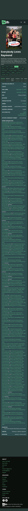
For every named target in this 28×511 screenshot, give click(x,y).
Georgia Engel (5, 291)
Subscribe (4, 465)
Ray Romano (5, 122)
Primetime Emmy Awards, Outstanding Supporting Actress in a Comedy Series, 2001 (12, 203)
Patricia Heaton (5, 135)
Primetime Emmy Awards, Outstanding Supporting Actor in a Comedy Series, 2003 (13, 285)
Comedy (24, 103)
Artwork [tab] (18, 78)
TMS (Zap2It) (23, 113)
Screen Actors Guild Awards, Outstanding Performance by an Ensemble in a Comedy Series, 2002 (13, 241)
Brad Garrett (5, 173)
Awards (4, 479)
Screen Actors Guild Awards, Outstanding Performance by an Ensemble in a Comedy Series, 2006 (13, 423)
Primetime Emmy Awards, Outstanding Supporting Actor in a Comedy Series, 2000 (13, 168)
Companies (4, 481)
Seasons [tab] (8, 78)
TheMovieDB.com (22, 115)
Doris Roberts (5, 138)
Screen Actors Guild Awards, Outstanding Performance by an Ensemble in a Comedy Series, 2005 (13, 410)
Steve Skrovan (5, 362)
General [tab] (3, 78)
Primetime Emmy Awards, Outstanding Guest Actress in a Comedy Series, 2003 (13, 292)
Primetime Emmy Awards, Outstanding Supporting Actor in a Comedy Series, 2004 (13, 336)
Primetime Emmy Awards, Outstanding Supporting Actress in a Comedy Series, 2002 (12, 232)
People (4, 484)
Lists (3, 482)
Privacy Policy (5, 493)
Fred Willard (5, 280)
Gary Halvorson (5, 351)
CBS (25, 98)
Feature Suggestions (7, 468)
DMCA (3, 495)
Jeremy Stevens (5, 365)
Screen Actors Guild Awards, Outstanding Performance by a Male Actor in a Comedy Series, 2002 (12, 223)
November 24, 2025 (21, 92)
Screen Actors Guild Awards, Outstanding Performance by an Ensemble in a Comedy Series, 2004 (13, 341)
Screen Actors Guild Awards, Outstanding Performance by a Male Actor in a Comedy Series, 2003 (12, 266)
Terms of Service (6, 491)
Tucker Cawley (5, 268)
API (3, 467)
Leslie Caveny (5, 377)
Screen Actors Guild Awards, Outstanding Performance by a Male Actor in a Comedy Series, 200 (12, 124)
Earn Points (5, 463)
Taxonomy (4, 486)
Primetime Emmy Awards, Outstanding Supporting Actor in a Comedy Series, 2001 (13, 192)
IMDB (24, 112)
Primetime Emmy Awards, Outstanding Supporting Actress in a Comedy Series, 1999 (12, 140)
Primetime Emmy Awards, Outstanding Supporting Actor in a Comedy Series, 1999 (13, 128)
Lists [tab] (22, 78)
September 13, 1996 (21, 89)
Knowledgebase (6, 470)
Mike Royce (4, 295)
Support (4, 472)
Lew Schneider (5, 359)
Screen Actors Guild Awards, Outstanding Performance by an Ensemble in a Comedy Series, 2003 (13, 261)
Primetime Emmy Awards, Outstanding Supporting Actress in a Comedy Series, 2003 (12, 275)
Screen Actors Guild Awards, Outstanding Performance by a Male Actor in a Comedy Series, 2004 (12, 310)
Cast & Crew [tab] (12, 79)
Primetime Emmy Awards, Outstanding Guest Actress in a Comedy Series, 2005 (13, 414)
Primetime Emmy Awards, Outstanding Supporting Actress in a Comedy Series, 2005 (12, 390)
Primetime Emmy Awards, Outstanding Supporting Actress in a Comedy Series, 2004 (12, 326)
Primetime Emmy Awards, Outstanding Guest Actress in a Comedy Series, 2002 (13, 214)
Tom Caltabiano (5, 374)
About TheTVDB (6, 461)
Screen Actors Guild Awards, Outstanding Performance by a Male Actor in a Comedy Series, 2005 (12, 418)
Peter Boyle (4, 126)
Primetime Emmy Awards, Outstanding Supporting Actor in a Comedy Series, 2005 (13, 395)
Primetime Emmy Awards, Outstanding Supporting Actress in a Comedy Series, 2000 (12, 163)
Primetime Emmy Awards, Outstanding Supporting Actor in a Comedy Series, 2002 (13, 228)
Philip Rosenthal (5, 154)
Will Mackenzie (5, 145)
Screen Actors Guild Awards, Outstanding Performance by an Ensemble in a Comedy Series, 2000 (13, 159)
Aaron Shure (5, 371)
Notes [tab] (25, 78)
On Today (4, 477)
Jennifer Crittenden (6, 244)
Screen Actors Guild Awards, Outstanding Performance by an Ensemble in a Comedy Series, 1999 (13, 132)
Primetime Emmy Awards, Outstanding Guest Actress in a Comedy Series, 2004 (13, 322)
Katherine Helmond (6, 213)
